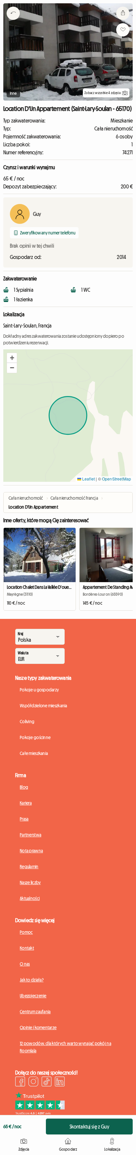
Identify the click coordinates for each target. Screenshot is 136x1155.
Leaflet (88, 478)
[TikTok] (46, 1082)
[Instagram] (33, 1082)
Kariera (26, 803)
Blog (24, 787)
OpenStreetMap (116, 478)
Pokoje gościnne (35, 737)
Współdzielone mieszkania (43, 705)
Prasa (24, 819)
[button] (12, 358)
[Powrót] (13, 21)
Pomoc (26, 932)
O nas (25, 964)
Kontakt (27, 948)
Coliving (27, 721)
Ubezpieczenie (33, 995)
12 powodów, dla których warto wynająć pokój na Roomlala (65, 1047)
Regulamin (29, 866)
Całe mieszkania (34, 753)
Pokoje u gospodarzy (39, 689)
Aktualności (30, 898)
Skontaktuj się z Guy (89, 1126)
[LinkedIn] (60, 1082)
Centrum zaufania (35, 1011)
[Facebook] (20, 1082)
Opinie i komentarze (38, 1027)
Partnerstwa (30, 834)
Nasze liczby (30, 882)
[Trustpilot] (40, 1113)
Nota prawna (31, 850)
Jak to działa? (32, 980)
